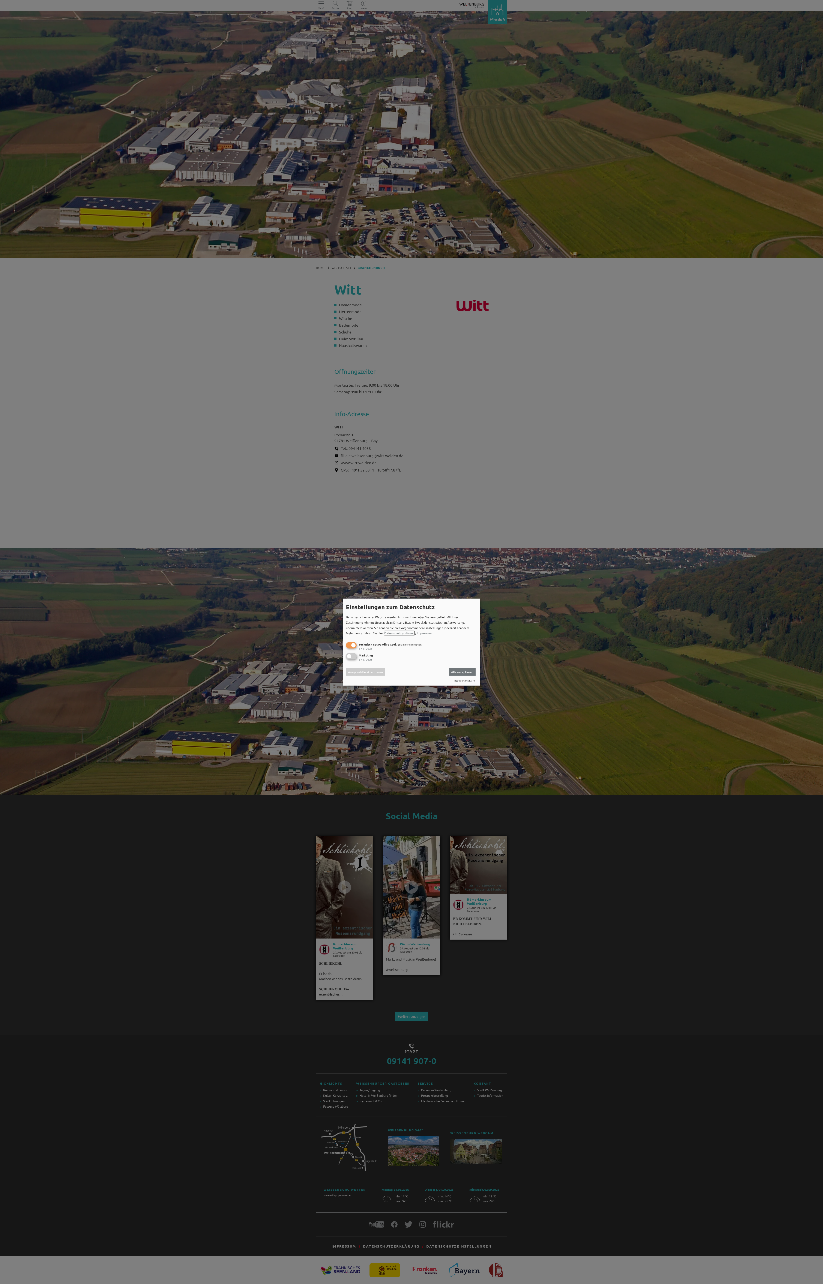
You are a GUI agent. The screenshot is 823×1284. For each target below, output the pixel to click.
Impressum (424, 633)
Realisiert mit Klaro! (464, 680)
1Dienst (365, 649)
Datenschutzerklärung (399, 633)
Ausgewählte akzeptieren (365, 672)
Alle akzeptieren (462, 672)
